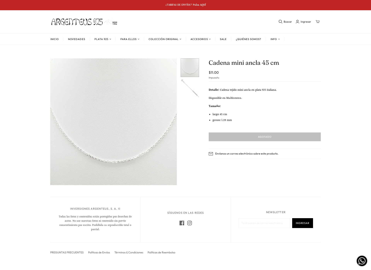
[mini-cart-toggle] (318, 22)
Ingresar (306, 21)
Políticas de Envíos (99, 252)
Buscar (288, 21)
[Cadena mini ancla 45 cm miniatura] (190, 67)
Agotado (264, 136)
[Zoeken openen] (281, 22)
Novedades (76, 39)
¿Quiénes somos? (248, 39)
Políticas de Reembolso (161, 252)
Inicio (54, 39)
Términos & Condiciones (128, 252)
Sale (223, 39)
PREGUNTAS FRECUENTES (67, 252)
